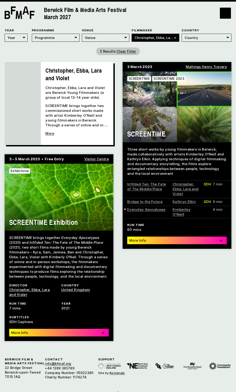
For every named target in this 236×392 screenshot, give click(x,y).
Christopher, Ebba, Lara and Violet (185, 189)
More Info (175, 240)
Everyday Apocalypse (146, 209)
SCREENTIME (139, 78)
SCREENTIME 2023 (168, 78)
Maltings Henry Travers (206, 67)
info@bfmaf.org (58, 363)
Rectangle (117, 373)
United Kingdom (75, 290)
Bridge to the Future (144, 201)
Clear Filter (126, 51)
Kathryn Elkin (184, 201)
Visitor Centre (96, 159)
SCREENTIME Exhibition (43, 222)
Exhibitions (20, 171)
